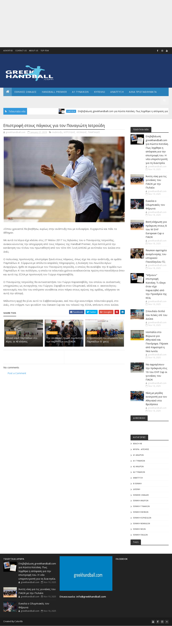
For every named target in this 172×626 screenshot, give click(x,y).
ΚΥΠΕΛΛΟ (99, 91)
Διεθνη (48, 100)
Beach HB (137, 443)
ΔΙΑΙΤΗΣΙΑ (61, 111)
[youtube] (167, 51)
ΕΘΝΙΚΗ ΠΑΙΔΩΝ (140, 534)
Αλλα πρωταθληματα (143, 91)
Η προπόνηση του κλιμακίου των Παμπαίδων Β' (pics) (105, 339)
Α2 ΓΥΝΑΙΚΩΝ (139, 472)
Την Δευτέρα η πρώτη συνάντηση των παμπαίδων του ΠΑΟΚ (64, 339)
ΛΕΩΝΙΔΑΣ (81, 132)
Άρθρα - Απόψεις (141, 449)
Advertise (8, 50)
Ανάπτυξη (57, 132)
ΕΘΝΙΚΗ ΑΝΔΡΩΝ (140, 500)
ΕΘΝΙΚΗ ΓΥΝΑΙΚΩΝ (141, 506)
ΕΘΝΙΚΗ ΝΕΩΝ (139, 529)
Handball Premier (54, 91)
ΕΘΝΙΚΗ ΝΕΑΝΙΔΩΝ (141, 523)
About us (33, 50)
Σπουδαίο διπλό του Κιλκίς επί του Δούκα (156, 314)
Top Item (45, 50)
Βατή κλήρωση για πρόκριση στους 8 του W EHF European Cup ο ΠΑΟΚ (156, 229)
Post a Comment (17, 373)
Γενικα (33, 100)
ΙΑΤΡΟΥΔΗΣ (69, 132)
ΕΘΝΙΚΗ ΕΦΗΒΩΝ (140, 512)
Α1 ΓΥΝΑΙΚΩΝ (80, 91)
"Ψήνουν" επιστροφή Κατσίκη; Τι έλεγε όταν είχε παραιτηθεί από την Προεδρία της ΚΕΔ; (156, 286)
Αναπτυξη (117, 91)
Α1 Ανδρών (138, 455)
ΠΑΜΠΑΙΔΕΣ (94, 132)
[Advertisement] (86, 23)
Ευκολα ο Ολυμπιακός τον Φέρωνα (155, 204)
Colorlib (18, 621)
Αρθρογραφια (15, 100)
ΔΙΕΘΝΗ (136, 489)
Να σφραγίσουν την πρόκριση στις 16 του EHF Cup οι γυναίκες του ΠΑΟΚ (156, 372)
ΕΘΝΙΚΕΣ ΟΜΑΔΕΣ (25, 91)
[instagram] (162, 51)
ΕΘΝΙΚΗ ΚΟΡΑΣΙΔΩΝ (142, 517)
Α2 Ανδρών (138, 466)
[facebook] (158, 51)
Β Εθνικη (137, 483)
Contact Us (21, 50)
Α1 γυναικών (139, 460)
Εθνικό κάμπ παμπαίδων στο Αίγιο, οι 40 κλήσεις (21, 339)
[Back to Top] (167, 622)
